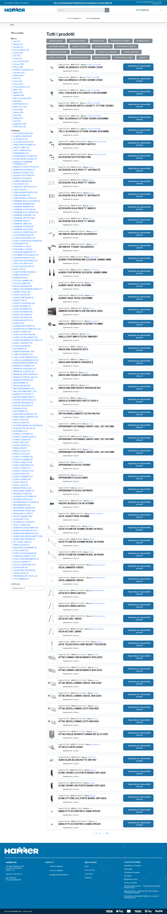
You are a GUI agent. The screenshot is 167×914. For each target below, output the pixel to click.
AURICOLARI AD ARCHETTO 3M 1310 (77, 760)
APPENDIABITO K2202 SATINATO (76, 490)
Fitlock (87, 334)
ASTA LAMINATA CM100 (71, 567)
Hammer (79, 411)
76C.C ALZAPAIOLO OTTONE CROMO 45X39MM (84, 131)
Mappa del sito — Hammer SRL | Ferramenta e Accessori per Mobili (141, 891)
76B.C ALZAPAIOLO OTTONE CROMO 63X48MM (83, 118)
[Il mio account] (153, 10)
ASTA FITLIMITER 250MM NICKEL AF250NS (81, 554)
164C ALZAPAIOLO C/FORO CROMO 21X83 (81, 80)
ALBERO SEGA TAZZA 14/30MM (75, 285)
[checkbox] (12, 41)
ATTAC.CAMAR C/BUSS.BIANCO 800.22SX (80, 670)
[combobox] (79, 10)
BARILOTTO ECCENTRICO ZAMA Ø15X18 (79, 811)
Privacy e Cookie (130, 882)
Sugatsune (95, 744)
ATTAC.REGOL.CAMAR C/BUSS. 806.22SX (80, 695)
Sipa (85, 347)
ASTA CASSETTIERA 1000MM (74, 516)
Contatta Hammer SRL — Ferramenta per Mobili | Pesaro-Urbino (142, 886)
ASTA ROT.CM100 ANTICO (72, 593)
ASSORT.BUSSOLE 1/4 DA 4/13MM (76, 503)
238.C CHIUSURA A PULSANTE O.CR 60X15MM (83, 92)
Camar (96, 655)
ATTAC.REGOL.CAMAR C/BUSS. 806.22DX (80, 683)
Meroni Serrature (99, 142)
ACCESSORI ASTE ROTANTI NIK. (75, 157)
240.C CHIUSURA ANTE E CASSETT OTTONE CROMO (86, 105)
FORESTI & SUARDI (93, 65)
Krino (92, 283)
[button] (138, 67)
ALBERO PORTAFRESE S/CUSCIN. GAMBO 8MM (83, 272)
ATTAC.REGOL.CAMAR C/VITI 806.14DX (79, 708)
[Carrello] (159, 10)
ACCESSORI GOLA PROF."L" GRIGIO (77, 221)
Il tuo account (90, 870)
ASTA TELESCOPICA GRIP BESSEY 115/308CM (82, 644)
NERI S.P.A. (91, 757)
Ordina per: (16, 584)
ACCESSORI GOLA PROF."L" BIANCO (77, 208)
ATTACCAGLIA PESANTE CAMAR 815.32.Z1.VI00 (83, 734)
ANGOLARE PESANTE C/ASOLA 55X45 (78, 375)
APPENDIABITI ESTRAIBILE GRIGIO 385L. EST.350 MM (86, 439)
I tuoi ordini (89, 874)
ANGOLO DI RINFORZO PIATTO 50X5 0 (78, 400)
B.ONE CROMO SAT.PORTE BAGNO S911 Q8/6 (82, 785)
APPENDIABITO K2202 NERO (73, 477)
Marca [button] (14, 39)
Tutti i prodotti (74, 18)
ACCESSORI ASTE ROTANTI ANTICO (77, 144)
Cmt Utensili (94, 257)
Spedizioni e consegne (132, 865)
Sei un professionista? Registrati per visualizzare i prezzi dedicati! (83, 3)
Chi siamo (127, 876)
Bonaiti (93, 770)
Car (90, 808)
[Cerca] (107, 10)
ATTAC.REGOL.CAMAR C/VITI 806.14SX (79, 721)
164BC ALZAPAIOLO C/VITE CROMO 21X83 (81, 67)
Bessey (99, 642)
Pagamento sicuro (131, 879)
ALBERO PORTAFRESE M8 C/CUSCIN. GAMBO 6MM (85, 259)
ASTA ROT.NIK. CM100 (70, 618)
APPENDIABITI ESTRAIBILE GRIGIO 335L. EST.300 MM (86, 426)
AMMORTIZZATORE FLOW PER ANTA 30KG (81, 311)
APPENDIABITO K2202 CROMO (75, 464)
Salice (94, 231)
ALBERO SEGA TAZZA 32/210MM (75, 298)
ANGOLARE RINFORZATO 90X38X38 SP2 (80, 388)
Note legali (128, 869)
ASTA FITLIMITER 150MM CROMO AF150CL (81, 529)
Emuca (91, 167)
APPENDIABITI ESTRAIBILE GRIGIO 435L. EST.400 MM (86, 452)
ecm (30, 911)
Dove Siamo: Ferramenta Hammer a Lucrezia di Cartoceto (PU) (141, 896)
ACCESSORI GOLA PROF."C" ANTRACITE (79, 169)
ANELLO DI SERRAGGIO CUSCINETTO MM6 (81, 323)
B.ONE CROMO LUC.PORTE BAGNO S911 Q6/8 (82, 772)
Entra (86, 866)
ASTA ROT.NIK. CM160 (70, 631)
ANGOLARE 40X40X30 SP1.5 (73, 349)
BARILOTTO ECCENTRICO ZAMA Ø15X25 (80, 824)
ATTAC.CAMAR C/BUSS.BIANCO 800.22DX (80, 657)
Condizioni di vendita (132, 872)
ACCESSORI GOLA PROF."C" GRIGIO (77, 182)
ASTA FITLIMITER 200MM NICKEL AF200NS (81, 541)
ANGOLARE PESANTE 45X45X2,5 (76, 362)
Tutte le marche (93, 18)
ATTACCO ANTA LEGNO (71, 747)
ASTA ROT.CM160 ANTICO (72, 606)
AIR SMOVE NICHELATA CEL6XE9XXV (78, 234)
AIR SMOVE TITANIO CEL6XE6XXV (76, 246)
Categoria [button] (15, 130)
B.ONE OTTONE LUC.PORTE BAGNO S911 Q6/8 (82, 798)
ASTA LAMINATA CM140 (71, 580)
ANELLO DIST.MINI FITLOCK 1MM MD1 (78, 336)
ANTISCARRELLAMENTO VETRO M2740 (79, 413)
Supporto (88, 878)
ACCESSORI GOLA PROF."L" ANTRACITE (79, 195)
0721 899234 (142, 10)
